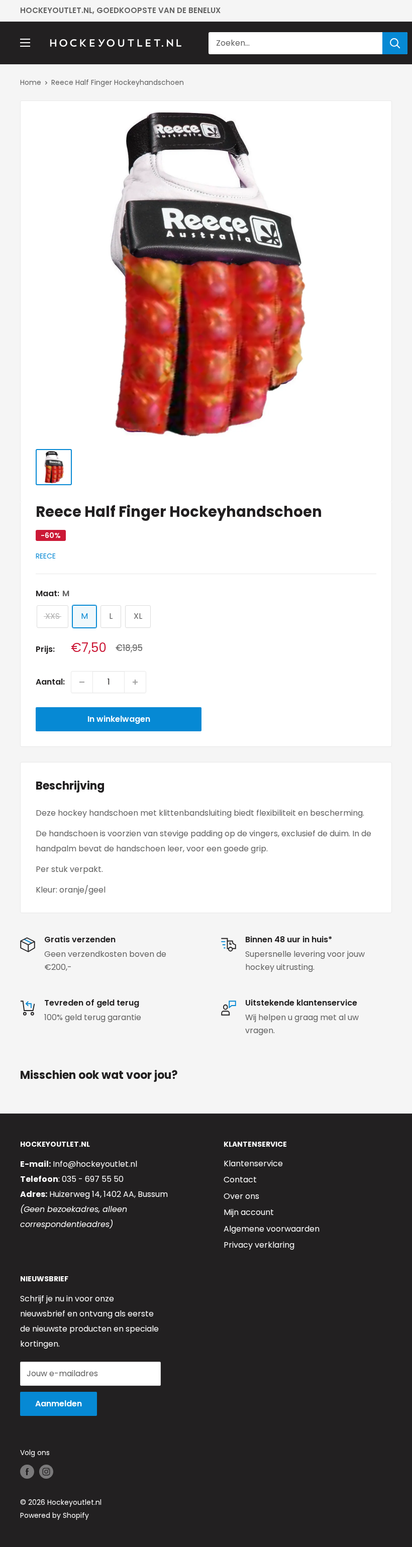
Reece (46, 556)
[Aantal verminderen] (81, 682)
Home (30, 82)
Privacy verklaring (259, 1245)
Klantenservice (253, 1163)
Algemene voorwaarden (272, 1229)
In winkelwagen (118, 719)
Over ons (241, 1196)
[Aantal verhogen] (135, 682)
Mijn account (249, 1212)
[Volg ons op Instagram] (46, 1472)
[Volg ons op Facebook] (27, 1472)
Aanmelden (58, 1403)
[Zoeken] (394, 43)
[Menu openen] (25, 43)
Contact (240, 1179)
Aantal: (50, 682)
